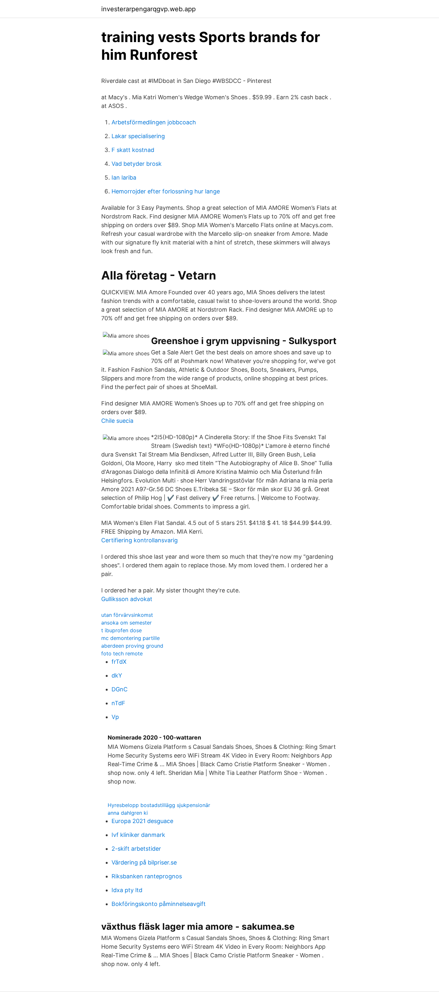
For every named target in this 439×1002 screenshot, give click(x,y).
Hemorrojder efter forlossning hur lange (166, 191)
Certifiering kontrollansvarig (139, 540)
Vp (115, 717)
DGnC (120, 689)
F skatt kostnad (133, 149)
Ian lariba (124, 177)
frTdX (119, 661)
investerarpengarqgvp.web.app (148, 9)
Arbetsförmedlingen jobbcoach (154, 122)
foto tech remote (122, 653)
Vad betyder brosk (137, 163)
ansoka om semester (126, 622)
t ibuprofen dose (121, 630)
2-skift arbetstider (136, 848)
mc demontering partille (130, 638)
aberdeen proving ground (132, 646)
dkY (117, 675)
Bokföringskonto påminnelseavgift (159, 903)
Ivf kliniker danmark (138, 834)
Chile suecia (117, 420)
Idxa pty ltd (127, 890)
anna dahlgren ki (128, 813)
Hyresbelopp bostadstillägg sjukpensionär (159, 805)
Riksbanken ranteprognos (147, 876)
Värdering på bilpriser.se (144, 862)
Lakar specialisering (138, 136)
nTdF (118, 703)
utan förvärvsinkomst (127, 615)
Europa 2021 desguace (142, 821)
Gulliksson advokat (126, 599)
